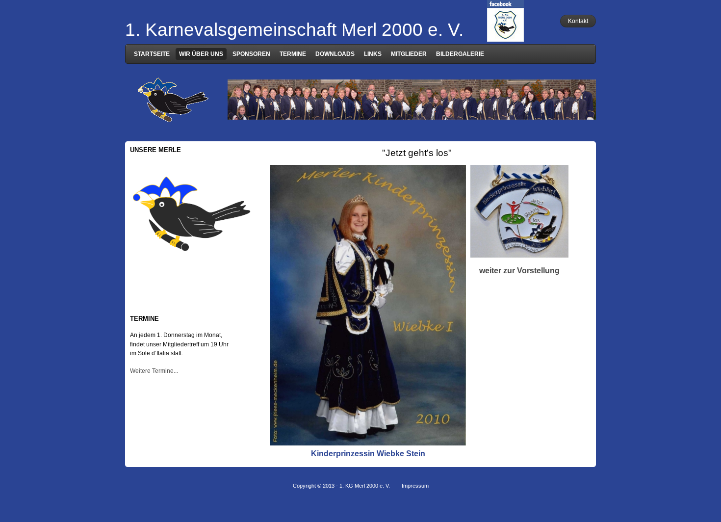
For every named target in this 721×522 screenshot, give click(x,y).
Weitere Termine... (154, 370)
